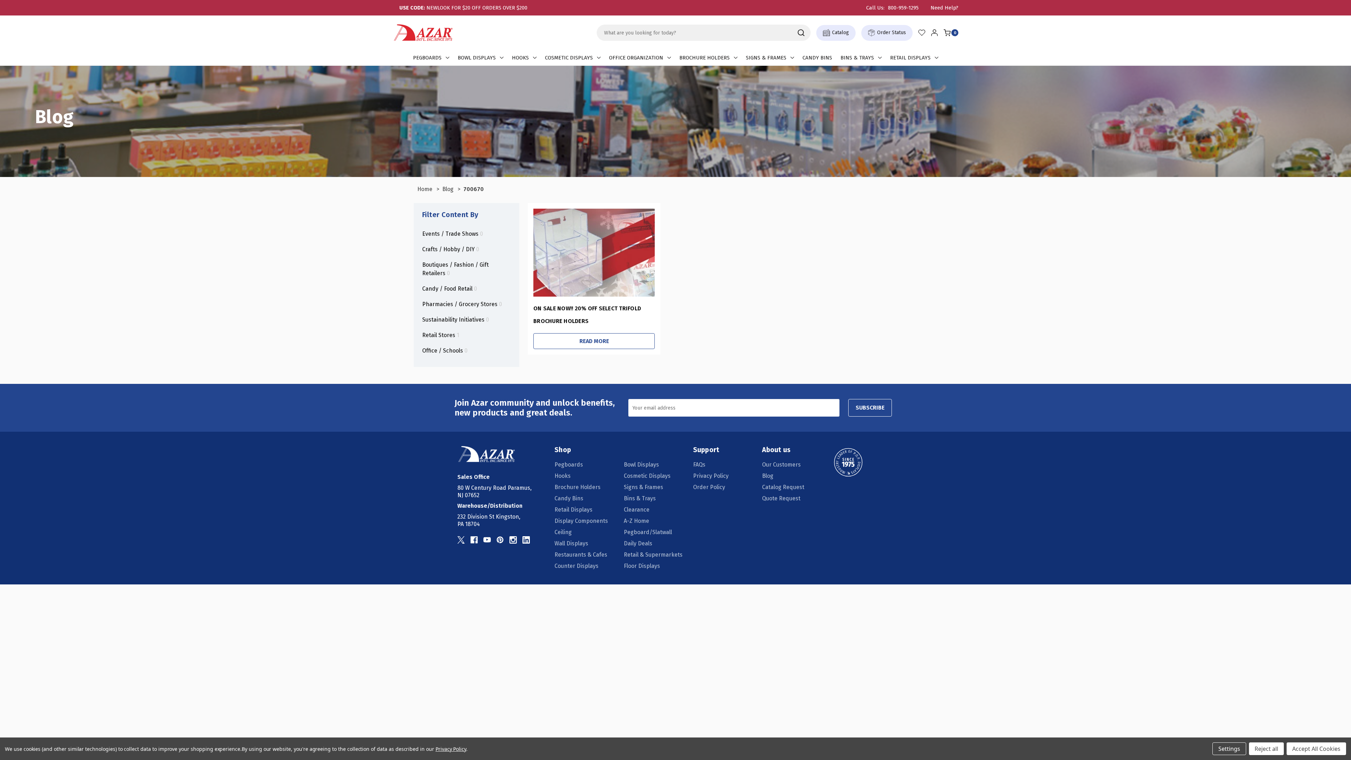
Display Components (581, 521)
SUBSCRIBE (870, 407)
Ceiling (563, 532)
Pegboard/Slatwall (648, 532)
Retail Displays (910, 58)
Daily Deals (638, 543)
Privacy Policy (711, 476)
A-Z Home (636, 521)
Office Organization (636, 58)
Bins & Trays (857, 58)
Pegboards (427, 58)
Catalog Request (783, 487)
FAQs (699, 464)
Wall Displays (571, 543)
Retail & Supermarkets (653, 554)
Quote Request (781, 498)
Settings (1229, 749)
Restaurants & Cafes (580, 554)
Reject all (1266, 749)
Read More (594, 341)
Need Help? (944, 8)
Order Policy (709, 487)
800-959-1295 (903, 8)
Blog (767, 476)
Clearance (636, 509)
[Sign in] (934, 32)
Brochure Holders (704, 58)
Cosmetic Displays (569, 58)
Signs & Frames (766, 58)
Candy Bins (817, 58)
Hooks (520, 58)
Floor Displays (642, 566)
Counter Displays (576, 566)
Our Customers (781, 464)
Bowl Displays (477, 58)
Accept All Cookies (1316, 749)
